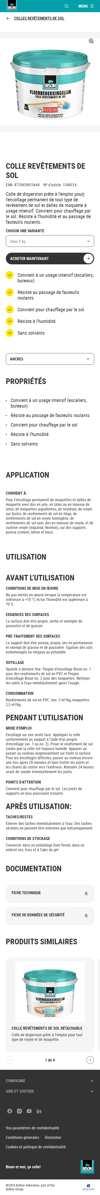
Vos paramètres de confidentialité (32, 1128)
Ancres (16, 359)
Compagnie (15, 1080)
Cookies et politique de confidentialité (36, 1147)
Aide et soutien (20, 1091)
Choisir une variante (25, 231)
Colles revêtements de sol (39, 18)
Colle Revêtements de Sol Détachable (47, 1028)
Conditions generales (22, 1137)
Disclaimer (53, 1137)
